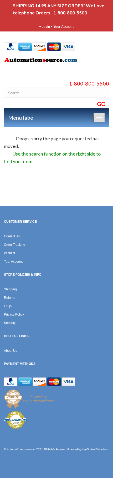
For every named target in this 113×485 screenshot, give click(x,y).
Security (10, 323)
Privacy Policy (14, 314)
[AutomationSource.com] (56, 60)
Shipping (10, 289)
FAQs (8, 306)
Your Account (63, 26)
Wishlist (9, 253)
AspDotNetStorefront (95, 449)
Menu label (21, 117)
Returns (9, 298)
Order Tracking (14, 245)
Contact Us (12, 236)
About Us (10, 351)
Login (46, 26)
